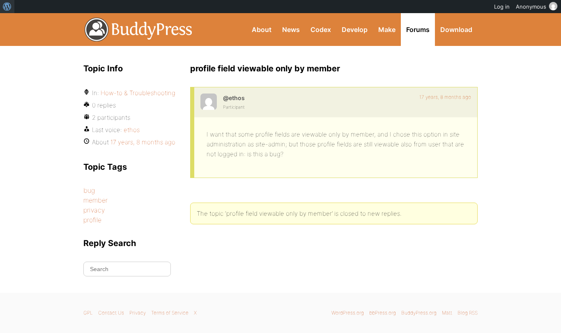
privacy (94, 210)
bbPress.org (382, 313)
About (261, 29)
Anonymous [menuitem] (531, 6)
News (291, 29)
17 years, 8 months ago (445, 97)
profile (92, 220)
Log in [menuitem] (502, 6)
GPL (88, 313)
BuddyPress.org (138, 29)
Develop (355, 29)
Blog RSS (468, 313)
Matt (447, 313)
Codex (320, 29)
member (95, 200)
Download (456, 29)
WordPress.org (347, 313)
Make (386, 29)
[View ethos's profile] (208, 102)
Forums (418, 29)
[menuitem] (7, 6)
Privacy (137, 313)
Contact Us (111, 313)
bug (89, 190)
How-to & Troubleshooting (138, 93)
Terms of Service (170, 313)
